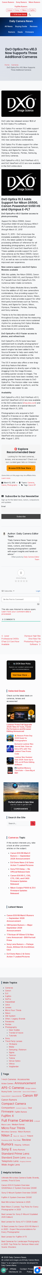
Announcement (25, 1083)
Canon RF (32, 485)
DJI (6, 993)
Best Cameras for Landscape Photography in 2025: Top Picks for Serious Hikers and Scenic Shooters (20, 1244)
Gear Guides (14, 1030)
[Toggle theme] (30, 14)
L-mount (37, 1121)
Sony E (6, 1149)
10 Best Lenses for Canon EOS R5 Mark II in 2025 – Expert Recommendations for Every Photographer (20, 1229)
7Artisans (13, 1044)
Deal (30, 1108)
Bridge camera (31, 1088)
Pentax (8, 1024)
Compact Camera (13, 1103)
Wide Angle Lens (10, 1164)
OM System (10, 1016)
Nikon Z (6, 1135)
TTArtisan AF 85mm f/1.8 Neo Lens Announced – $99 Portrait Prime (21, 937)
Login (38, 591)
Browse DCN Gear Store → (21, 468)
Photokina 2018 (6, 1140)
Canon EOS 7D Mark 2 (29, 1091)
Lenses (8, 1007)
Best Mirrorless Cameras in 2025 (16, 1202)
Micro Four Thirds (13, 1010)
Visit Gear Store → (21, 675)
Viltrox (12, 1063)
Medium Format (18, 1124)
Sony (17, 10)
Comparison (8, 1107)
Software (26, 1145)
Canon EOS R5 (16, 1096)
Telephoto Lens (10, 1161)
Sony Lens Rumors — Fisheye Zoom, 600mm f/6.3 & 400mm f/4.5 (20, 947)
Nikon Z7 (23, 1136)
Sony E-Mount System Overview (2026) (19, 1192)
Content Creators (21, 1108)
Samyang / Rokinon (17, 1049)
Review (26, 1139)
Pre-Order (17, 1140)
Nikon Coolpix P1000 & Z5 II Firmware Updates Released (22, 891)
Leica (7, 1004)
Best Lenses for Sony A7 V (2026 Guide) (19, 1222)
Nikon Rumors (34, 2)
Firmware (29, 32)
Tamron (12, 1055)
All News (8, 26)
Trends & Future (16, 1033)
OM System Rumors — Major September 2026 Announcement (20, 928)
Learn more (5, 478)
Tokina (12, 1058)
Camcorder (17, 1091)
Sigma (11, 1052)
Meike (11, 1047)
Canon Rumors (8, 2)
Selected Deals (16, 691)
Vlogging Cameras (25, 1161)
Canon (9, 10)
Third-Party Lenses (13, 1041)
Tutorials (13, 1035)
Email (3, 506)
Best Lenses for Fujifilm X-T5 (14, 1237)
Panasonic (9, 1021)
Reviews (33, 26)
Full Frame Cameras (17, 1120)
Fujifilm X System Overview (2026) (16, 1197)
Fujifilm (32, 10)
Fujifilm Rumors (21, 6)
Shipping (17, 1145)
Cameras (31, 483)
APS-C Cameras (12, 1088)
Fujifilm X (7, 1116)
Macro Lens (6, 1125)
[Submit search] (32, 823)
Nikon (24, 10)
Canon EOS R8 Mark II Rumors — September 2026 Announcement (20, 856)
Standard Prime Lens (15, 1153)
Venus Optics (14, 1061)
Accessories (23, 1079)
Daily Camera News (21, 21)
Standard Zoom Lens (13, 1157)
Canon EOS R (5, 1096)
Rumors (11, 32)
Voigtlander (14, 1066)
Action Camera (7, 1083)
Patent (30, 1136)
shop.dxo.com (29, 403)
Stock (29, 1158)
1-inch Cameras (8, 1079)
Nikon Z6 (16, 1136)
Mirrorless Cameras (9, 1132)
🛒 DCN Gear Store (18, 14)
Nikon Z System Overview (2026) (22, 1188)
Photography (12, 485)
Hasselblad (10, 1002)
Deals (20, 32)
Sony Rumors (21, 2)
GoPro (8, 999)
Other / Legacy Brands (15, 1019)
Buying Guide (21, 26)
